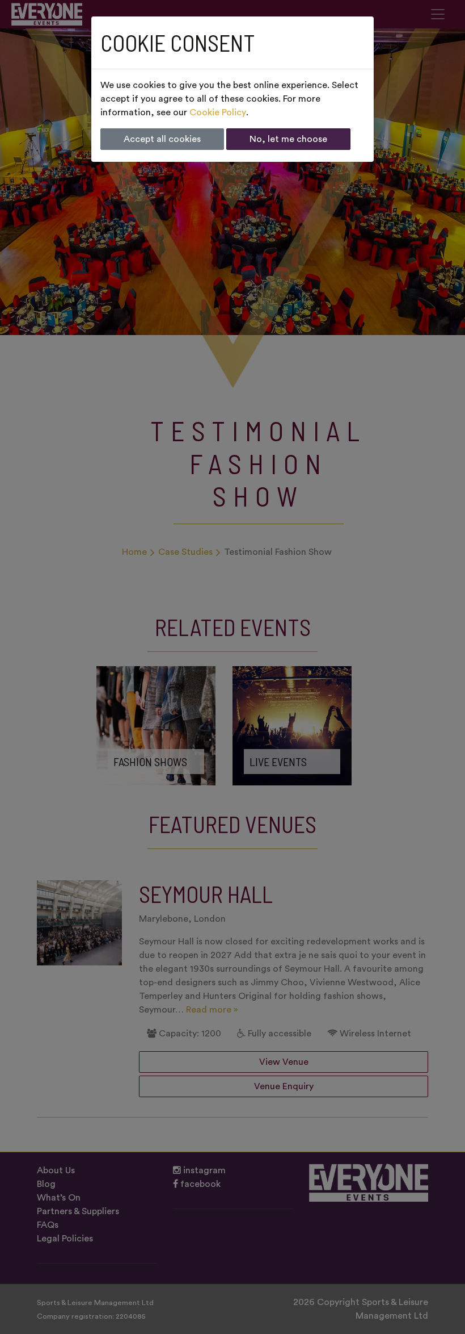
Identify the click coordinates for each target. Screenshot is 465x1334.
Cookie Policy (217, 112)
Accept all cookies (162, 139)
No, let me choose (288, 139)
